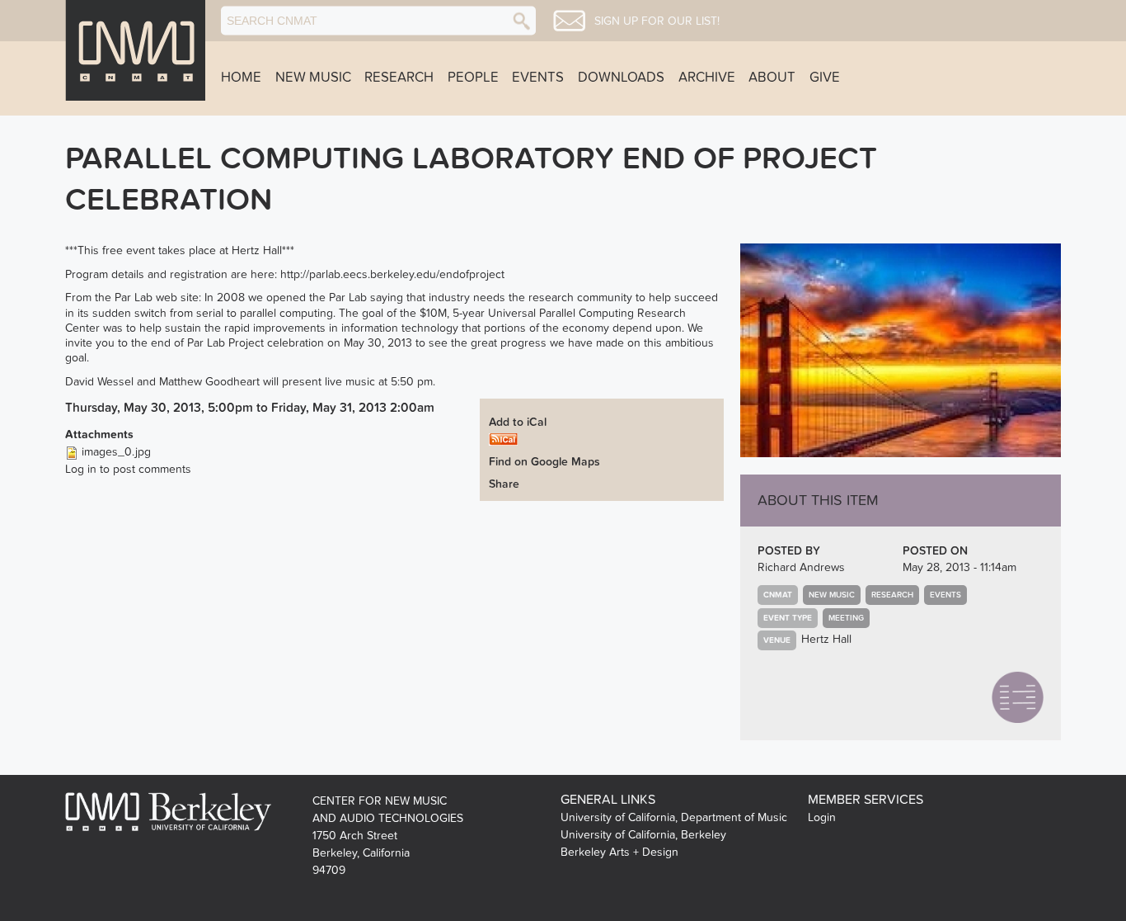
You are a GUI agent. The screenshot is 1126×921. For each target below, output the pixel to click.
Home (241, 77)
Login (822, 817)
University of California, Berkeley (643, 835)
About (771, 77)
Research (399, 77)
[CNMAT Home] (135, 50)
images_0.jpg (116, 452)
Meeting (846, 618)
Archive (706, 77)
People (473, 77)
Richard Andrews (801, 567)
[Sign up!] (569, 20)
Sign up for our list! (657, 21)
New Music (313, 77)
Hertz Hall (826, 639)
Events (538, 77)
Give (824, 77)
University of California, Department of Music (674, 817)
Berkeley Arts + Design (619, 852)
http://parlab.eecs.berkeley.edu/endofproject (392, 274)
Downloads (621, 77)
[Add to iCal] (503, 438)
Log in (80, 469)
